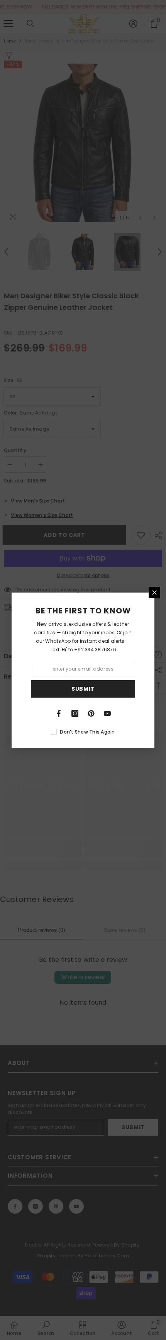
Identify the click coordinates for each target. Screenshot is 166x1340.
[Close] (154, 592)
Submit (83, 689)
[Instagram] (75, 713)
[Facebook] (59, 713)
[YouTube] (107, 713)
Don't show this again (87, 732)
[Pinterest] (91, 713)
